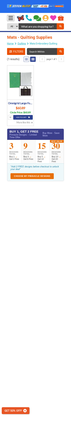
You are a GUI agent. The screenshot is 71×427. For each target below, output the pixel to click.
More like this (24, 122)
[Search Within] (60, 51)
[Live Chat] (37, 18)
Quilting (22, 43)
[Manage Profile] (46, 18)
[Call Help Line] (29, 18)
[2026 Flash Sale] (35, 6)
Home (10, 43)
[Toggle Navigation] (10, 18)
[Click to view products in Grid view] (33, 59)
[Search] (60, 26)
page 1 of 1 (52, 59)
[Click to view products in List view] (26, 59)
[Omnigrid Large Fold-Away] (20, 83)
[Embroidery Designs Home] (20, 18)
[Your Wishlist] (53, 18)
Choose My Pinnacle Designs (32, 176)
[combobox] (38, 26)
